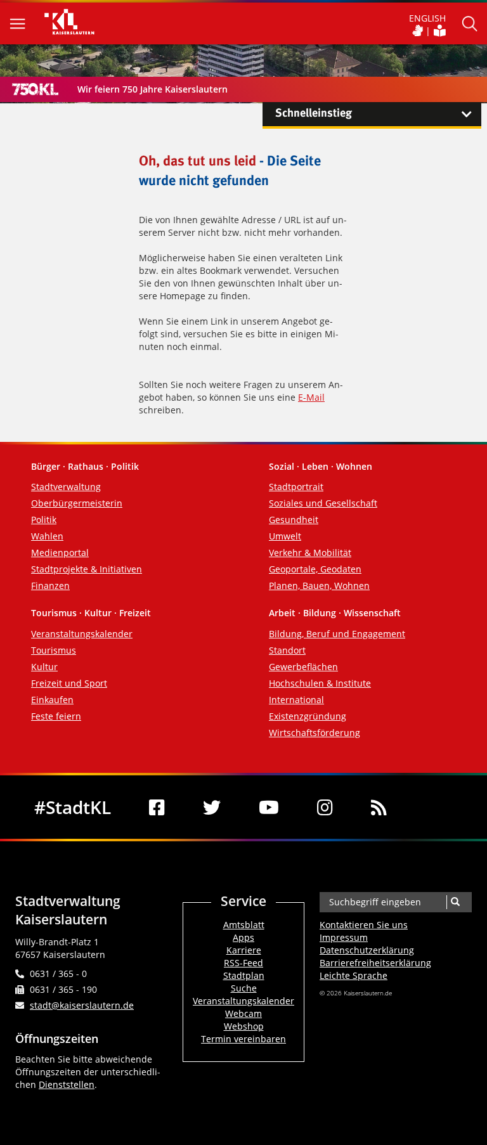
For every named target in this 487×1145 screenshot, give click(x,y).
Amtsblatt (243, 925)
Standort (287, 650)
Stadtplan (243, 975)
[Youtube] (269, 807)
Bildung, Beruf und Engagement (337, 634)
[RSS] (379, 807)
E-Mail (311, 397)
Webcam (243, 1013)
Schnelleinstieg (313, 113)
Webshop (244, 1026)
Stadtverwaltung (66, 487)
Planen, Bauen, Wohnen (319, 585)
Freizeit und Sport (69, 683)
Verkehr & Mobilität (310, 553)
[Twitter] (212, 807)
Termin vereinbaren (243, 1039)
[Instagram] (325, 807)
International (296, 700)
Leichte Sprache (353, 975)
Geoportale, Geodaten (315, 569)
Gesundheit (293, 520)
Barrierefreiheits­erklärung (375, 963)
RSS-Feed (243, 963)
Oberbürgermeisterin (76, 503)
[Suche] (455, 902)
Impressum (344, 937)
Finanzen (50, 585)
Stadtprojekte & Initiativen (86, 569)
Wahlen (47, 536)
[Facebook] (157, 807)
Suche (244, 988)
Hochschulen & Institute (320, 683)
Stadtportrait (296, 487)
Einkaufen (52, 700)
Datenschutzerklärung (367, 950)
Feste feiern (56, 716)
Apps (243, 937)
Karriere (243, 950)
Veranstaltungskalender (82, 634)
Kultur (44, 667)
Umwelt (285, 536)
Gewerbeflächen (303, 667)
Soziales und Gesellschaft (323, 503)
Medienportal (60, 553)
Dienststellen (66, 1084)
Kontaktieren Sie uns (364, 925)
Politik (43, 520)
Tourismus (53, 650)
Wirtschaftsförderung (314, 733)
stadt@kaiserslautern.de (82, 1005)
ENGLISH (427, 18)
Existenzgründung (307, 716)
